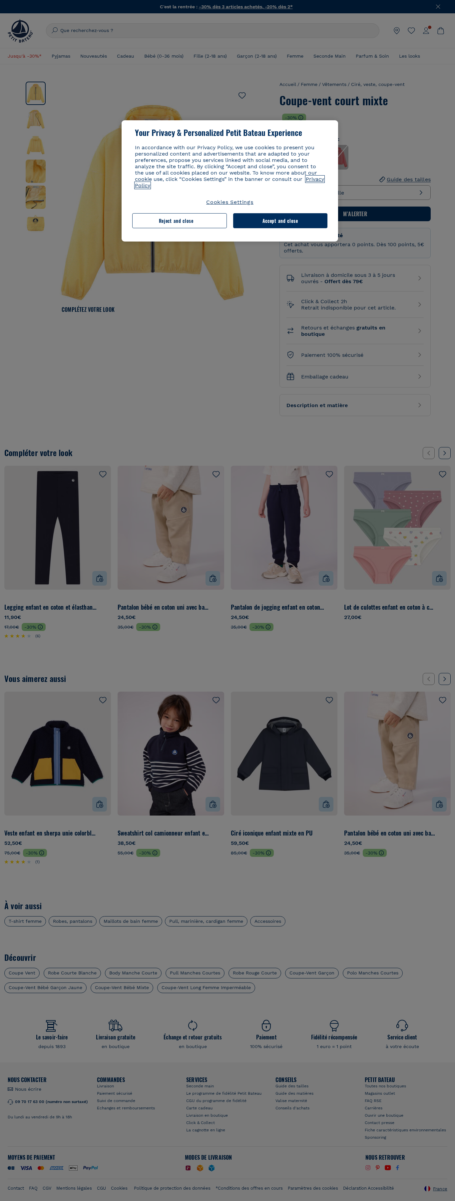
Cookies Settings (229, 202)
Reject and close (176, 220)
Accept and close (280, 220)
